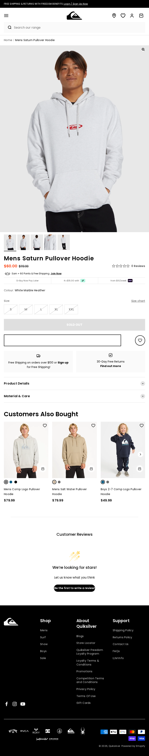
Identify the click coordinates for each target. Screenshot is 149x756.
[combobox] (78, 27)
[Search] (8, 27)
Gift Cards (83, 703)
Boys (43, 651)
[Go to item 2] (23, 242)
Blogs (80, 636)
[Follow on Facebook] (6, 704)
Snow (44, 644)
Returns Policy (122, 637)
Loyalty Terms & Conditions (87, 662)
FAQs (116, 651)
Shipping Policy (123, 630)
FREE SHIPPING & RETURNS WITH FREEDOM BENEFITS (46, 3)
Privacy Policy (85, 689)
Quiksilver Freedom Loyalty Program (89, 652)
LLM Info (118, 658)
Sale (43, 658)
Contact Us (121, 644)
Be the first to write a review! (74, 588)
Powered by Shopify (133, 746)
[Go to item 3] (37, 242)
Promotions (84, 671)
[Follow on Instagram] (14, 704)
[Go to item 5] (63, 242)
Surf (43, 637)
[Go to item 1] (10, 242)
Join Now (56, 273)
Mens (44, 630)
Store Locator (85, 643)
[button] (6, 15)
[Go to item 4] (50, 242)
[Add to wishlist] (140, 340)
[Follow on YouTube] (22, 704)
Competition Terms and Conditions (90, 680)
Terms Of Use (86, 696)
